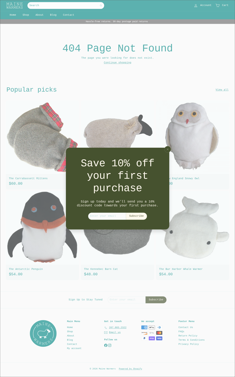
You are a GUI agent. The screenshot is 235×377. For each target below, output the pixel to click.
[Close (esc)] (167, 149)
